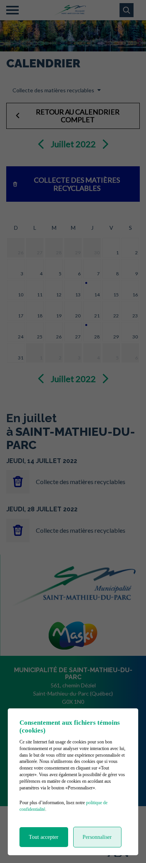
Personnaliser (97, 837)
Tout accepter (43, 837)
